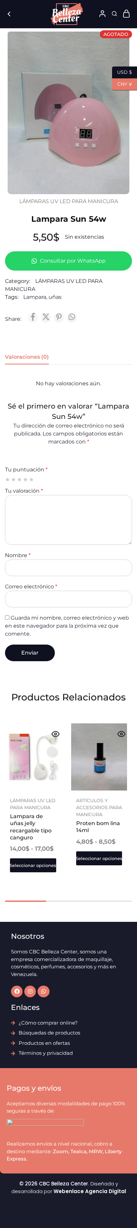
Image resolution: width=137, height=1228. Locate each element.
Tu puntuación (26, 469)
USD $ (122, 71)
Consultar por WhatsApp (72, 261)
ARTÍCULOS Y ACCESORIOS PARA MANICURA (99, 807)
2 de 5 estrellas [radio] (14, 479)
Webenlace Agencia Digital (90, 1191)
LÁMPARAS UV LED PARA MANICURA (68, 201)
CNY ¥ (122, 83)
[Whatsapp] (43, 991)
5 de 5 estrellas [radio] (32, 479)
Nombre (18, 555)
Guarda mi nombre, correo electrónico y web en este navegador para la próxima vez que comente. (67, 626)
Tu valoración (24, 491)
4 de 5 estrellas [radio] (26, 479)
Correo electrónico (31, 586)
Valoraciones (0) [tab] (27, 357)
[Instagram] (30, 991)
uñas (55, 297)
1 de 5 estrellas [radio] (8, 479)
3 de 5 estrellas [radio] (20, 479)
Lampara (34, 297)
